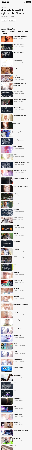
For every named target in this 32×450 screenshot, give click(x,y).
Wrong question (17, 146)
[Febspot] (5, 2)
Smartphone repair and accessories (19, 76)
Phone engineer (17, 359)
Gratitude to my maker (19, 170)
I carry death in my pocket (20, 304)
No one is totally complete (20, 186)
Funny (15, 68)
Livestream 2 (17, 335)
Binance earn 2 (17, 60)
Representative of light (19, 115)
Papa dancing (17, 131)
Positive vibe (17, 375)
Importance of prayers (19, 99)
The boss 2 (16, 312)
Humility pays (17, 107)
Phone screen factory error (20, 178)
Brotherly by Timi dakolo (20, 36)
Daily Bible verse (17, 91)
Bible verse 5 (16, 391)
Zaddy (15, 154)
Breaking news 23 (18, 367)
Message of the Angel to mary (21, 162)
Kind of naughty (17, 280)
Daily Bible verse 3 (18, 44)
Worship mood (17, 414)
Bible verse (16, 209)
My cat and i (16, 351)
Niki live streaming (18, 257)
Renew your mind (18, 139)
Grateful (15, 233)
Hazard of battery (18, 217)
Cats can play (17, 328)
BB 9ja (15, 343)
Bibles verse (16, 241)
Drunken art (16, 422)
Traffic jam (16, 194)
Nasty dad (16, 296)
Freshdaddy (16, 320)
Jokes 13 (15, 406)
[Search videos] (24, 2)
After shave (16, 123)
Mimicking (16, 249)
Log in (28, 2)
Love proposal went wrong (20, 430)
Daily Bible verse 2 (18, 52)
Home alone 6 (17, 398)
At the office (16, 288)
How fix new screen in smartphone (19, 84)
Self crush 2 (16, 438)
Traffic (15, 446)
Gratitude (16, 272)
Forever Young (17, 202)
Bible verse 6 (16, 383)
